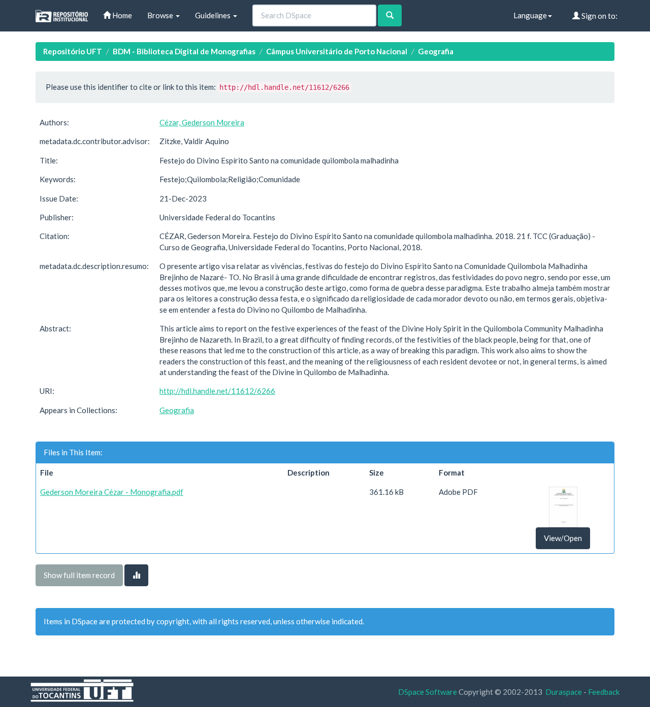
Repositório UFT (72, 51)
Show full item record (79, 575)
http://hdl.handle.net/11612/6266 (217, 390)
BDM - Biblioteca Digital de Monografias (184, 51)
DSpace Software (427, 691)
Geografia (435, 51)
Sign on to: (599, 15)
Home (121, 15)
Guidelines (213, 15)
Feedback (604, 691)
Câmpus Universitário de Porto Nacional (336, 51)
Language (530, 15)
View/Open (563, 538)
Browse (161, 15)
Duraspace (563, 691)
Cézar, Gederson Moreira (201, 122)
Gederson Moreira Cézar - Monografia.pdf (111, 491)
